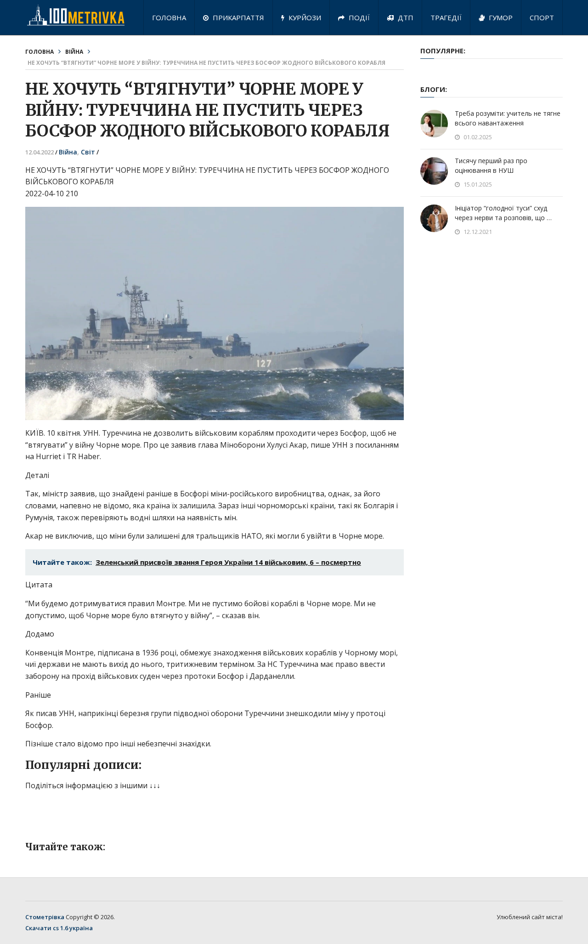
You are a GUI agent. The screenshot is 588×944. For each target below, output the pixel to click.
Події (358, 17)
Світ (88, 152)
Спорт (542, 17)
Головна (169, 17)
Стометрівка (44, 917)
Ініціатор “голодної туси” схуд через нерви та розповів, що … (503, 213)
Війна (74, 52)
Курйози (304, 17)
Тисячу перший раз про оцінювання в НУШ (491, 165)
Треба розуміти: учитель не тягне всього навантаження (507, 118)
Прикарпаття (237, 17)
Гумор (500, 17)
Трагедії (446, 17)
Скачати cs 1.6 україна (59, 928)
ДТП (404, 17)
